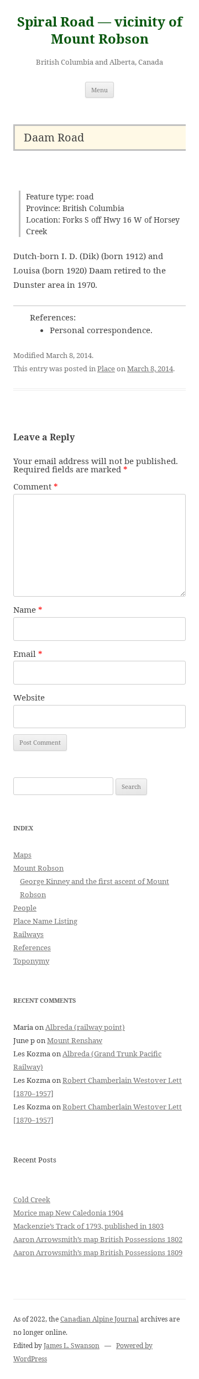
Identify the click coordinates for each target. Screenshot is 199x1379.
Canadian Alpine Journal (99, 1319)
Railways (28, 934)
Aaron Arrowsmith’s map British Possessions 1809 (97, 1252)
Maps (22, 855)
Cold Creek (31, 1199)
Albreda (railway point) (85, 1027)
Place (106, 368)
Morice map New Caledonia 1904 (68, 1213)
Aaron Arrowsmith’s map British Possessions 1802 (97, 1239)
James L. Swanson (72, 1345)
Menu (99, 90)
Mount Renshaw (74, 1040)
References (32, 947)
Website (29, 697)
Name (28, 609)
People (24, 908)
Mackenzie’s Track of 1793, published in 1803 (88, 1226)
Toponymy (31, 961)
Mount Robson (38, 868)
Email (28, 653)
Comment (35, 486)
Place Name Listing (45, 921)
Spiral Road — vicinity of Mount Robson (99, 30)
